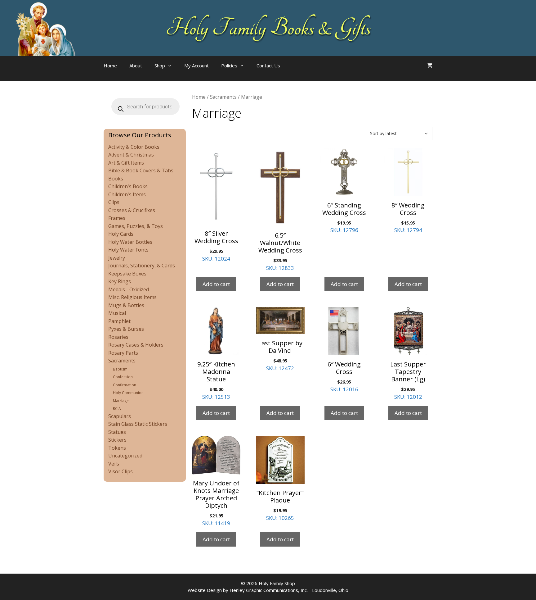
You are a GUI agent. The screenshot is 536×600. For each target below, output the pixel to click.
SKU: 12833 (280, 251)
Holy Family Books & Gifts (268, 28)
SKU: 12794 (408, 217)
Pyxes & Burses (126, 328)
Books (115, 178)
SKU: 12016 (344, 376)
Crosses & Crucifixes (131, 210)
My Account (196, 65)
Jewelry (116, 257)
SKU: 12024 (216, 245)
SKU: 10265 (280, 505)
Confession (123, 377)
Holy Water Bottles (130, 242)
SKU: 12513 (216, 380)
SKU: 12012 (408, 380)
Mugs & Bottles (126, 305)
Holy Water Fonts (128, 249)
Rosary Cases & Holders (135, 344)
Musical (117, 313)
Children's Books (128, 186)
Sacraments (223, 96)
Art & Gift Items (126, 162)
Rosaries (118, 337)
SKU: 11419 (216, 503)
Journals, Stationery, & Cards (141, 265)
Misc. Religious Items (132, 297)
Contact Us (268, 65)
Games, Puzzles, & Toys (135, 226)
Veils (113, 463)
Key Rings (119, 281)
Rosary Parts (123, 352)
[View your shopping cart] (430, 65)
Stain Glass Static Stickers (137, 423)
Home (110, 65)
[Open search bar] (299, 71)
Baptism (120, 369)
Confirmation (124, 385)
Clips (113, 202)
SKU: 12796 (344, 217)
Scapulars (119, 416)
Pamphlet (119, 321)
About (135, 65)
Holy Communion (128, 392)
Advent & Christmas (131, 154)
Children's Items (127, 194)
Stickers (117, 439)
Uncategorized (125, 455)
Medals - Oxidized (128, 289)
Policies (229, 65)
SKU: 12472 (280, 355)
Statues (117, 432)
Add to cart (216, 284)
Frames (116, 218)
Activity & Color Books (133, 146)
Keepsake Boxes (127, 273)
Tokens (117, 447)
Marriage (121, 400)
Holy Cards (120, 233)
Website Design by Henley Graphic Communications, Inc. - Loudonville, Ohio (268, 590)
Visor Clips (120, 471)
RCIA (117, 408)
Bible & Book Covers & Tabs (140, 170)
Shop (159, 65)
